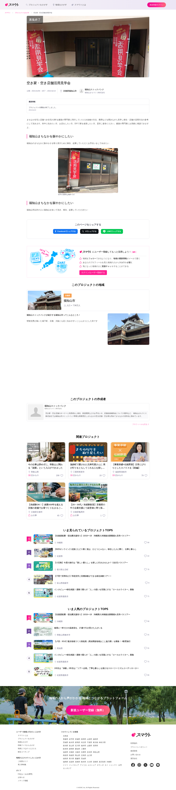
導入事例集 (22, 765)
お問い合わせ (136, 755)
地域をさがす (23, 742)
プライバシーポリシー (139, 747)
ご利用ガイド (23, 761)
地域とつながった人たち (27, 748)
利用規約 (134, 743)
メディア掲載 (23, 781)
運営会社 (134, 758)
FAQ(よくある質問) (25, 774)
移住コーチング (24, 752)
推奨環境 (134, 751)
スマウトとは (23, 735)
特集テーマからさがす (26, 745)
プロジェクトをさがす (26, 739)
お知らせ (21, 777)
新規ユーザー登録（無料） (88, 710)
